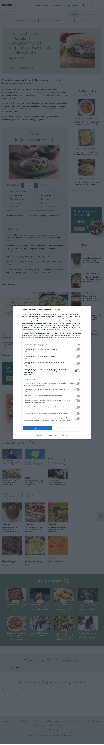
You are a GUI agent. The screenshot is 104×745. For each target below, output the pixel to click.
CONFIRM (37, 428)
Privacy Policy (63, 435)
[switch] (77, 349)
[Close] (87, 310)
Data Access (52, 435)
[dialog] (52, 372)
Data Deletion (40, 435)
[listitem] (52, 345)
